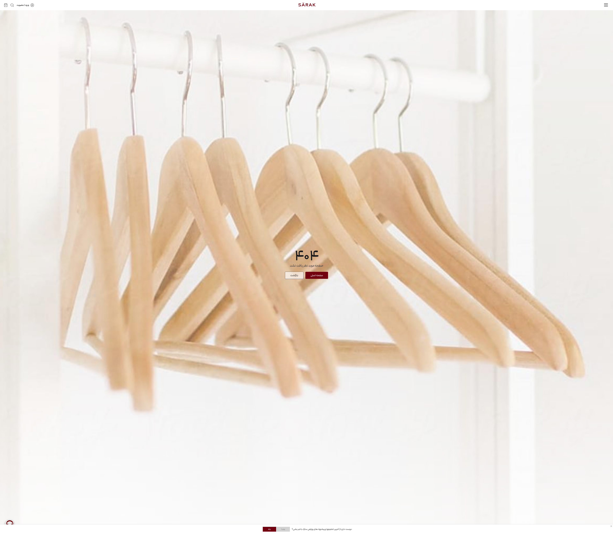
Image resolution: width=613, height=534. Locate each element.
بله (269, 529)
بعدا (283, 529)
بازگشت (294, 275)
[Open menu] (606, 5)
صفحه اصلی (316, 275)
